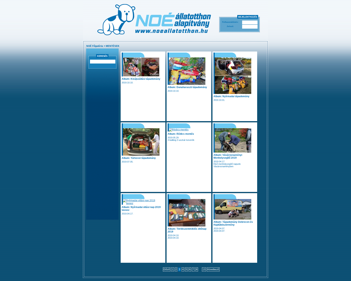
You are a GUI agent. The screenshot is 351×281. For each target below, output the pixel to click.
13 (204, 269)
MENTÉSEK (112, 46)
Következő (213, 269)
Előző (167, 269)
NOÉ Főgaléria (94, 46)
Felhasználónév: (230, 22)
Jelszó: (230, 26)
